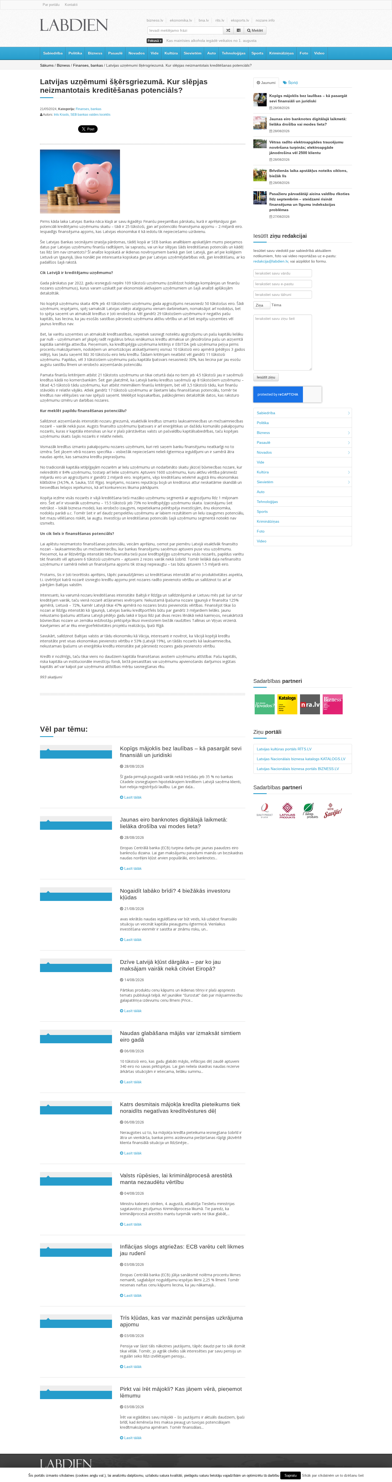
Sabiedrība (53, 53)
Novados (137, 53)
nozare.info (265, 20)
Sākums (47, 65)
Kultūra (171, 53)
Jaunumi (267, 82)
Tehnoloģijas (234, 53)
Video (319, 53)
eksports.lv (240, 20)
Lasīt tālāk (132, 797)
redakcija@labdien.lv (270, 261)
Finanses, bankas (88, 65)
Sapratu (291, 1475)
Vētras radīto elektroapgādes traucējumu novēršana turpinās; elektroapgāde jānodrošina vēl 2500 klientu (306, 147)
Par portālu (51, 5)
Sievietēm (192, 53)
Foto (304, 53)
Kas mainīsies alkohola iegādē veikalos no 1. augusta (211, 40)
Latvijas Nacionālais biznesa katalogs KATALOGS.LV (301, 759)
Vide (155, 53)
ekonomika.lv (181, 20)
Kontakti (71, 5)
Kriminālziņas (281, 53)
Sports (257, 53)
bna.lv (204, 20)
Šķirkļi (292, 82)
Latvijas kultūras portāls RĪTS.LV (284, 749)
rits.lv (219, 20)
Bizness (95, 53)
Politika (75, 53)
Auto (211, 53)
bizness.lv (155, 20)
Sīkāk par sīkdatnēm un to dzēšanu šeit (333, 1475)
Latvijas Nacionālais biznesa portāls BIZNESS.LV (298, 769)
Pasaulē (115, 53)
